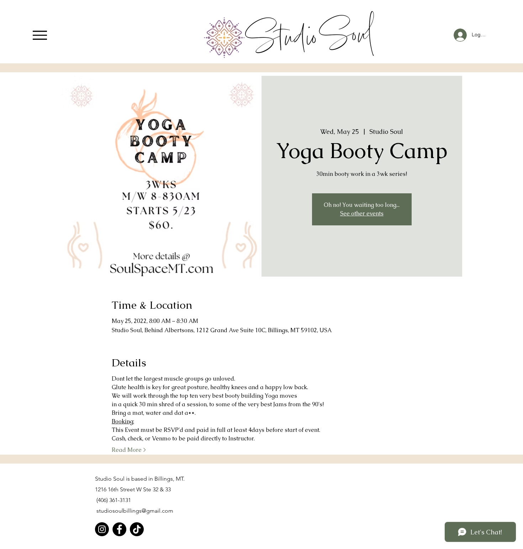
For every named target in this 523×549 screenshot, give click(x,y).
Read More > (129, 450)
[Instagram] (102, 529)
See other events (362, 213)
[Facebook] (119, 529)
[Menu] (39, 35)
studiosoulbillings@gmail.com (134, 510)
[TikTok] (137, 529)
